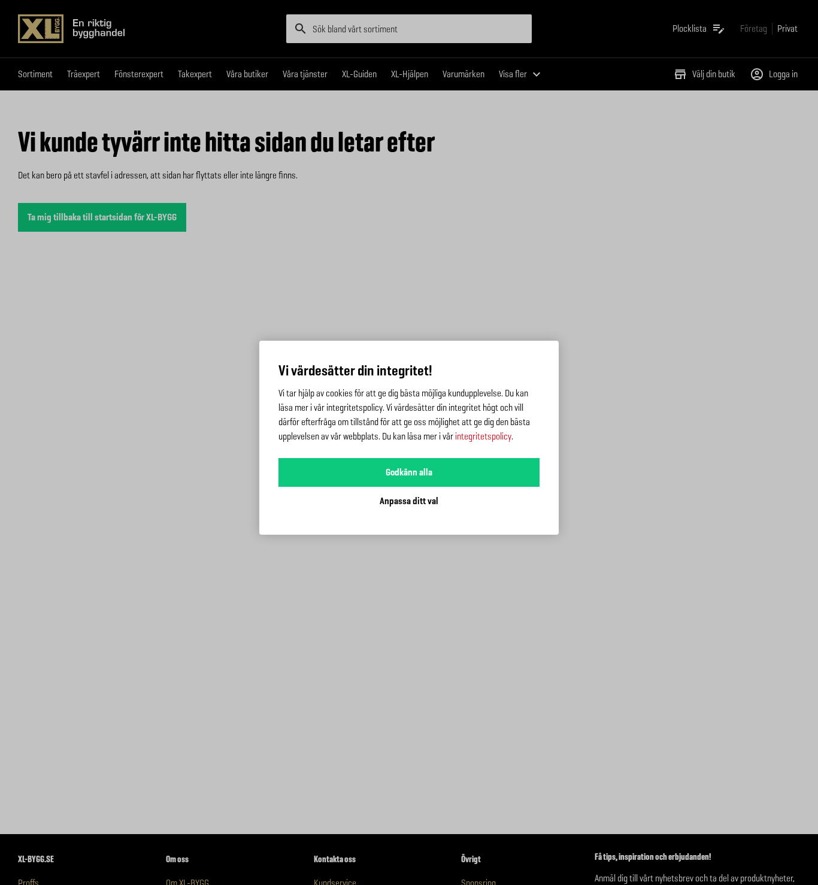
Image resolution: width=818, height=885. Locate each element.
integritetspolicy (483, 436)
